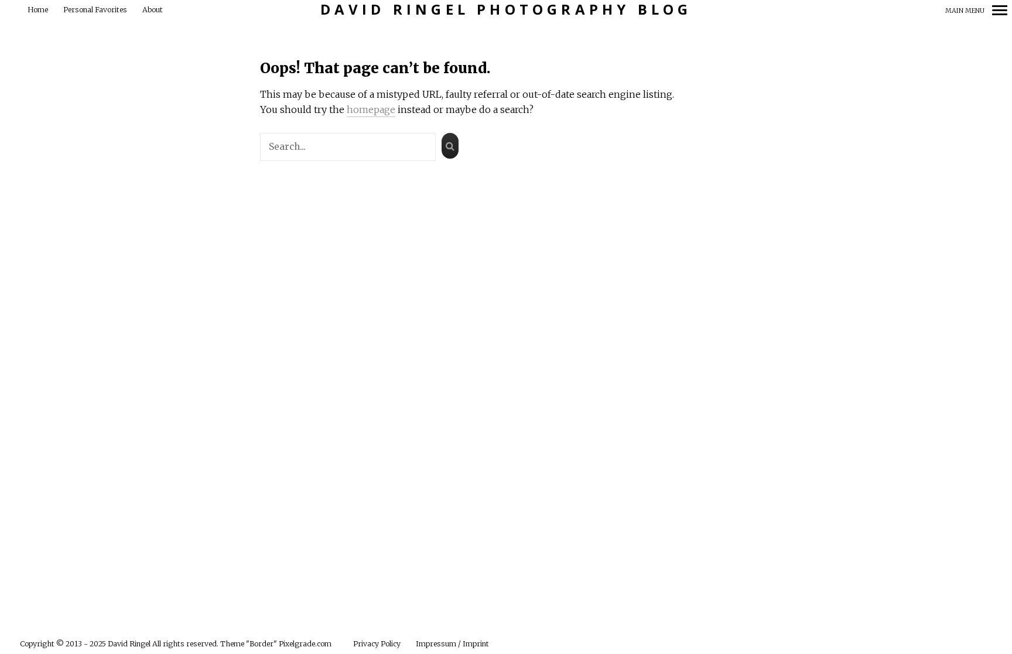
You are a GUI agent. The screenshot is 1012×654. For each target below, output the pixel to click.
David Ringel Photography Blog (506, 10)
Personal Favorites (95, 9)
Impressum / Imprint (452, 643)
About (152, 9)
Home (38, 9)
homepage (371, 109)
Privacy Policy (377, 643)
